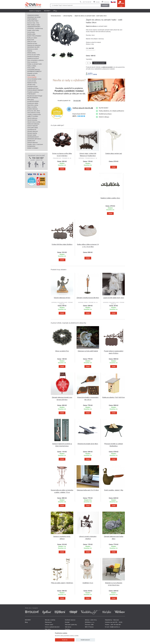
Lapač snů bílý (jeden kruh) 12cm (113, 298)
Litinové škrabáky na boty (34, 79)
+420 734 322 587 (86, 2)
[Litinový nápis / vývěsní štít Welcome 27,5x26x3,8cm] (88, 151)
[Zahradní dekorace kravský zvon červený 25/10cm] (62, 395)
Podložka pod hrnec (32, 88)
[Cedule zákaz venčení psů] (113, 151)
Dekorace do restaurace (34, 45)
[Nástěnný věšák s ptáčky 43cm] (110, 196)
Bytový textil (30, 40)
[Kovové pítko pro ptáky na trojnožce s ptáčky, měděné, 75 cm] (62, 488)
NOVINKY (47, 11)
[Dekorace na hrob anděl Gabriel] (88, 349)
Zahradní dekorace (32, 131)
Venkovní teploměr (32, 126)
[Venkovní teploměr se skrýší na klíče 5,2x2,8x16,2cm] (62, 441)
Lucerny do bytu (31, 81)
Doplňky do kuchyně (33, 58)
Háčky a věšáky (31, 66)
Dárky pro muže (31, 41)
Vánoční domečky (32, 120)
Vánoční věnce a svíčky (33, 122)
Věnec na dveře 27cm (62, 351)
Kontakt (98, 2)
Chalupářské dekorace (33, 69)
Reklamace (48, 622)
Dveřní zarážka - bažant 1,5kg (113, 490)
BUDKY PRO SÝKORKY (34, 36)
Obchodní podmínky (71, 624)
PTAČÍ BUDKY (31, 94)
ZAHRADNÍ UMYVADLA (34, 139)
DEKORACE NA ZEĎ (33, 47)
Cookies (67, 629)
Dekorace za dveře (32, 49)
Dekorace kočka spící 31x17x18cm (88, 490)
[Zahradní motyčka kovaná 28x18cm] (88, 295)
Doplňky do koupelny (33, 56)
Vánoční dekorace (32, 118)
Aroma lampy (31, 32)
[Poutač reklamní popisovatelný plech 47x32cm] (113, 349)
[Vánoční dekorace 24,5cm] (62, 295)
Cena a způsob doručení (52, 627)
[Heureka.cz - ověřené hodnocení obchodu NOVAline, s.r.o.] (31, 185)
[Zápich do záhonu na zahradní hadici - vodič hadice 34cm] (66, 49)
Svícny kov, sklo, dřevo (33, 111)
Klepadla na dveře (32, 73)
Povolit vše (64, 639)
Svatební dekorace (32, 109)
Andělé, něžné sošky (33, 30)
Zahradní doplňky (32, 133)
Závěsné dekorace (32, 142)
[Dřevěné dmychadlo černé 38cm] (88, 441)
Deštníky (29, 51)
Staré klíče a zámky (32, 105)
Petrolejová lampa (32, 86)
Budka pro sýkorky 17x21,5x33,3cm (113, 397)
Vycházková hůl (31, 129)
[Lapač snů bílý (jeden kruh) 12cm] (113, 295)
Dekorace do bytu (32, 43)
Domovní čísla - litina (33, 23)
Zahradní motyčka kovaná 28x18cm (88, 298)
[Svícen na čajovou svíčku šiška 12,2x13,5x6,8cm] (62, 151)
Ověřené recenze (70, 620)
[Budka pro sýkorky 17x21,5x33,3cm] (113, 395)
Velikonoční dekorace (33, 124)
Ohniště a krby (31, 84)
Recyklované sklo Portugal (34, 96)
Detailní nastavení (85, 639)
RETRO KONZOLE (32, 98)
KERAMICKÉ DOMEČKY (34, 71)
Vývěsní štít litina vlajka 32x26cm (62, 244)
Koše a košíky (31, 75)
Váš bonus (106, 2)
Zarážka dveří (31, 141)
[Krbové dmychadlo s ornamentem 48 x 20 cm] (88, 395)
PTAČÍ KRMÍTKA (32, 19)
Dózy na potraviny (32, 62)
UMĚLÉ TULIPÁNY (32, 116)
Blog (26, 622)
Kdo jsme (48, 629)
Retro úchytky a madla (33, 25)
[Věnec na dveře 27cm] (62, 349)
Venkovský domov (56, 16)
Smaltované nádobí (32, 103)
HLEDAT (105, 5)
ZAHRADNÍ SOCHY (33, 137)
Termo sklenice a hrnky (33, 112)
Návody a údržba (50, 620)
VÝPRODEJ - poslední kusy (35, 28)
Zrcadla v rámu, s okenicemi (35, 144)
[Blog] (55, 10)
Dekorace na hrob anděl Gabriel (88, 351)
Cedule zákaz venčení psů (113, 153)
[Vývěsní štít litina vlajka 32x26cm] (62, 242)
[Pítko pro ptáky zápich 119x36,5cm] (62, 581)
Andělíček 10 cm (88, 583)
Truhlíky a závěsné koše (34, 114)
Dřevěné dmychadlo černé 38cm (88, 444)
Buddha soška (31, 34)
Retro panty (30, 99)
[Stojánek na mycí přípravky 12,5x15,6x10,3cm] (113, 581)
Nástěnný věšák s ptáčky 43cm (110, 198)
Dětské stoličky (31, 53)
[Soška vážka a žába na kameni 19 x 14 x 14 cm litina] (88, 242)
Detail (62, 169)
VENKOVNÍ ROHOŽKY (33, 26)
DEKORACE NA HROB (33, 17)
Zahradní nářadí (31, 135)
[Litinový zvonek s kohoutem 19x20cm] (88, 534)
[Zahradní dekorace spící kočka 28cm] (113, 534)
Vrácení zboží (49, 624)
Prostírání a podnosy (33, 92)
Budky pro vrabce (32, 38)
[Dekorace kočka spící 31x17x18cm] (88, 488)
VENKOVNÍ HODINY (33, 15)
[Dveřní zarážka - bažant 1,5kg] (113, 488)
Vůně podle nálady (32, 127)
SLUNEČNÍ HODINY (33, 101)
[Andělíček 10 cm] (88, 581)
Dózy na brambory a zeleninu (35, 60)
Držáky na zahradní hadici (34, 64)
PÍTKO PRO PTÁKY (32, 21)
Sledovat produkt (99, 63)
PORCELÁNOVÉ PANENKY (35, 90)
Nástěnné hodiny (32, 83)
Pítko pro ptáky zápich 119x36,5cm (62, 583)
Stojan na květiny (32, 107)
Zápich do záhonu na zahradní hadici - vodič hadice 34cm (91, 16)
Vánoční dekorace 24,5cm (62, 298)
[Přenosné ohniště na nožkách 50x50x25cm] (113, 441)
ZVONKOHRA (31, 146)
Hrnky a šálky (31, 68)
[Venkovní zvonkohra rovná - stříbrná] (62, 534)
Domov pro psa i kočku (33, 54)
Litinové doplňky (31, 77)
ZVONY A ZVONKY (32, 148)
